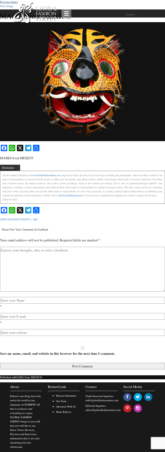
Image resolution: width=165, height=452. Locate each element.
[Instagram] (137, 408)
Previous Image (9, 2)
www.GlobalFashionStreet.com (45, 175)
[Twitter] (138, 396)
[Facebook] (127, 396)
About (14, 386)
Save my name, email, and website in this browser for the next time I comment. (57, 353)
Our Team (61, 401)
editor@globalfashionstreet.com (103, 410)
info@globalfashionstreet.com (102, 400)
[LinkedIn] (148, 396)
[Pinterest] (127, 408)
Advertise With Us (66, 406)
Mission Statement (66, 395)
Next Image (6, 6)
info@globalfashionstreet (70, 195)
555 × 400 (31, 219)
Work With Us (63, 412)
